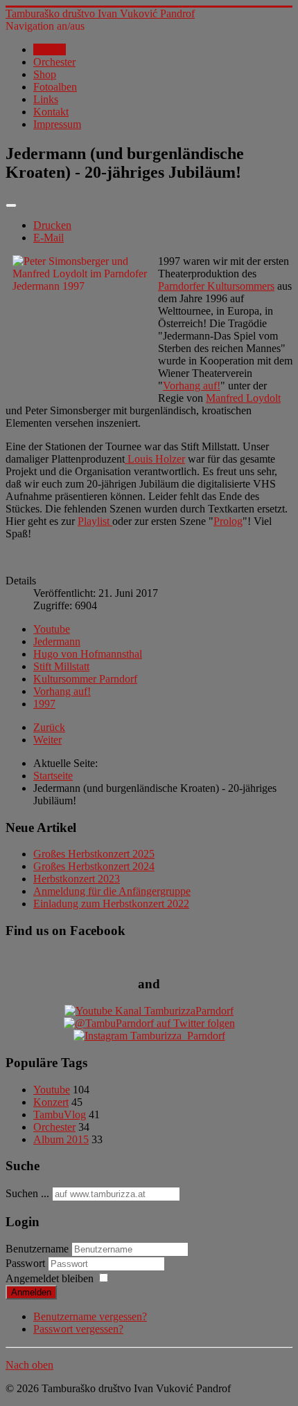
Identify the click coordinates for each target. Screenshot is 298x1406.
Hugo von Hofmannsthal (87, 654)
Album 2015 (61, 1139)
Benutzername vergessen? (90, 1316)
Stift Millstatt (61, 666)
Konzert (51, 1102)
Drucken (52, 225)
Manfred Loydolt (243, 398)
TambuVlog (59, 1114)
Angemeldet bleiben (50, 1278)
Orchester (54, 62)
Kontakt (51, 112)
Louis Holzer (155, 459)
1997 (44, 704)
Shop (44, 74)
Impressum (57, 124)
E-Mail (48, 237)
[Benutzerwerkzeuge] (11, 205)
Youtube (51, 629)
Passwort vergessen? (78, 1329)
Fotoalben (55, 87)
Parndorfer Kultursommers (216, 286)
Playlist (95, 521)
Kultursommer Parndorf (85, 679)
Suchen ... (27, 1193)
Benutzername (37, 1249)
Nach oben (29, 1365)
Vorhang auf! (191, 385)
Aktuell (49, 49)
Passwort (27, 1263)
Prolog (228, 521)
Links (45, 99)
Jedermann (56, 641)
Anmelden (31, 1292)
